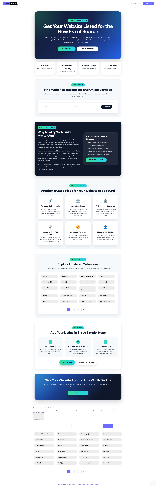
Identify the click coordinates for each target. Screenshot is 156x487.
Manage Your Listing (86, 362)
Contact (60, 484)
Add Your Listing (66, 49)
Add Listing (149, 3)
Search (46, 106)
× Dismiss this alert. (39, 418)
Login (131, 3)
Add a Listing (67, 362)
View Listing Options (96, 160)
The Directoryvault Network (89, 484)
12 (83, 471)
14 (83, 309)
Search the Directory (87, 49)
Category (75, 106)
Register (136, 3)
